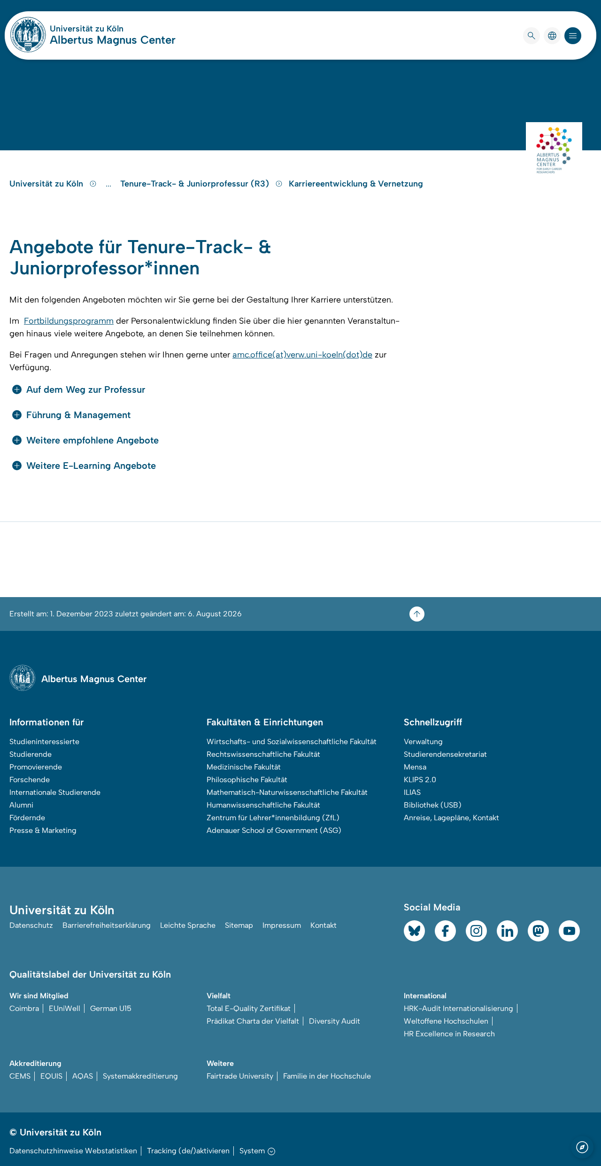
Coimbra (24, 1008)
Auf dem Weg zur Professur (85, 389)
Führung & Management (78, 414)
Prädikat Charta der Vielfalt (253, 1021)
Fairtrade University (240, 1076)
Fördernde (27, 817)
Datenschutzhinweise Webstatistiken (73, 1150)
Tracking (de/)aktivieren (188, 1150)
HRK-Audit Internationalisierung (458, 1008)
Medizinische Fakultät (244, 766)
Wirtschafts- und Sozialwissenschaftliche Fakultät (292, 741)
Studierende (30, 754)
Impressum (281, 925)
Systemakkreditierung (140, 1076)
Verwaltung (423, 741)
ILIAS (412, 792)
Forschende (29, 779)
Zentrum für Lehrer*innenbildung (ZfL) (273, 817)
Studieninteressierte (44, 741)
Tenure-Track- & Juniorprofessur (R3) (195, 184)
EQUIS (51, 1076)
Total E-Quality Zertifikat (249, 1008)
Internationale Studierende (54, 792)
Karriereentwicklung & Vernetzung (356, 184)
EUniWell (64, 1008)
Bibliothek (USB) (433, 805)
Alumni (21, 805)
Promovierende (35, 766)
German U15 (110, 1008)
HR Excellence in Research (449, 1033)
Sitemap (239, 925)
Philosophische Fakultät (247, 779)
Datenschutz (31, 925)
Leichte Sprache (188, 925)
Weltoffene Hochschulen (446, 1021)
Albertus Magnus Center (113, 40)
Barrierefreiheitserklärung (106, 925)
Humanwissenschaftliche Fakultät (263, 805)
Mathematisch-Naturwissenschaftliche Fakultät (287, 792)
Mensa (415, 766)
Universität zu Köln (113, 28)
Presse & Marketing (43, 830)
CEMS (20, 1076)
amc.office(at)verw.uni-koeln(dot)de (302, 355)
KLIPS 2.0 (420, 779)
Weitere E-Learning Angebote (91, 465)
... (109, 183)
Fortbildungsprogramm (69, 321)
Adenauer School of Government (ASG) (274, 830)
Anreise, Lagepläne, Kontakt (451, 817)
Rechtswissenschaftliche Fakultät (263, 754)
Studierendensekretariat (445, 754)
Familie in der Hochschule (327, 1076)
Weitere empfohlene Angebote (92, 440)
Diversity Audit (334, 1021)
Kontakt (323, 925)
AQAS (82, 1076)
